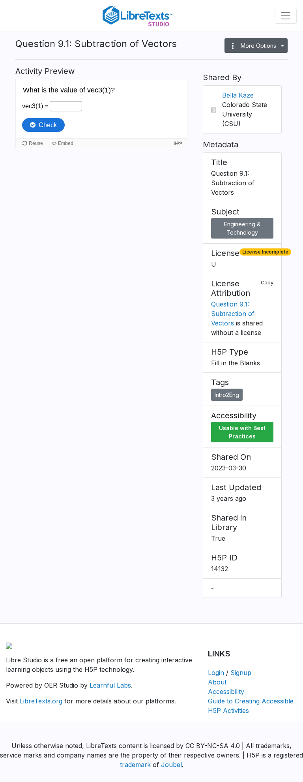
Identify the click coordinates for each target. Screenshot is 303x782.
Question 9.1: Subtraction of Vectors (232, 313)
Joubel (171, 765)
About (217, 682)
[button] (256, 45)
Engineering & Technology (242, 228)
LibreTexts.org (41, 701)
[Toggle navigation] (286, 16)
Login (216, 673)
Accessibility (226, 692)
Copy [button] (267, 283)
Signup (240, 673)
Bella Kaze (238, 95)
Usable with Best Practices (242, 432)
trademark (135, 765)
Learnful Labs (110, 685)
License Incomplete (265, 252)
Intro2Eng (227, 394)
